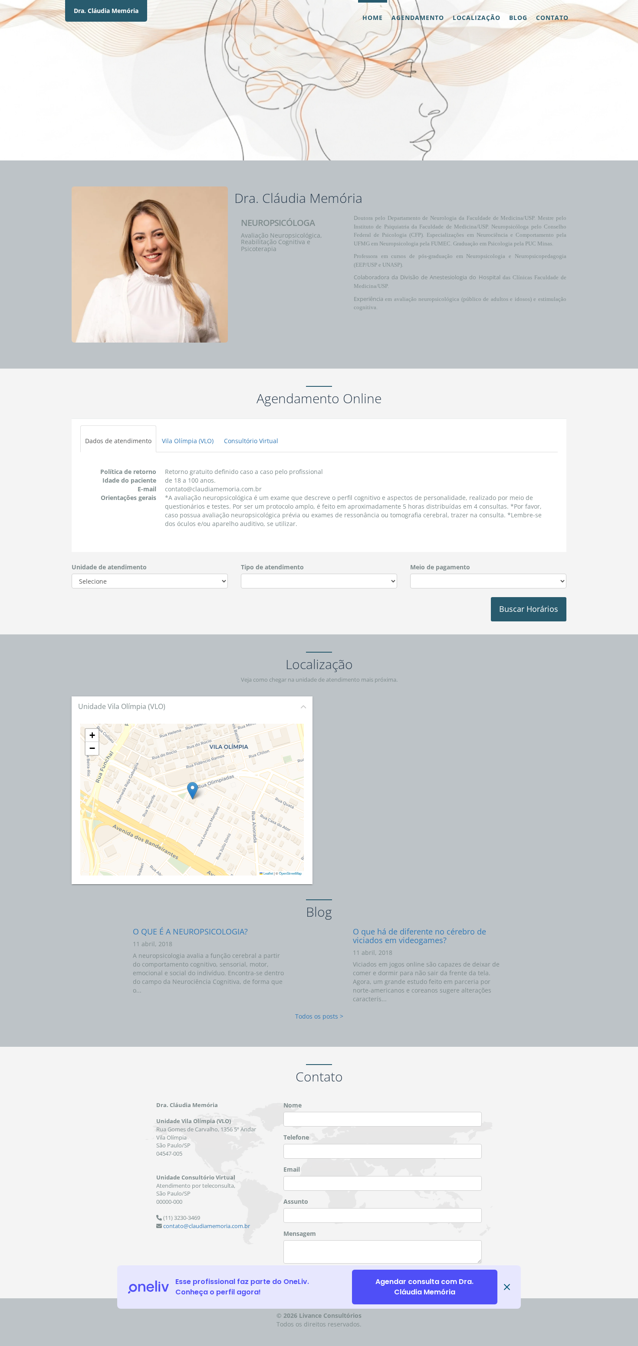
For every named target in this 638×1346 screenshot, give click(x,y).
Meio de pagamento (440, 567)
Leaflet (268, 873)
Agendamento (417, 17)
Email (291, 1169)
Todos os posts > (319, 1016)
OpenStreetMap (290, 873)
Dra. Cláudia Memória (106, 11)
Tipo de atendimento (272, 567)
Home (372, 17)
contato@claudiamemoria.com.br (206, 1226)
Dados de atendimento (118, 441)
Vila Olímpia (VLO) (188, 441)
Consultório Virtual (251, 441)
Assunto (295, 1201)
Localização (476, 17)
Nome (292, 1105)
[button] (192, 791)
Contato (552, 17)
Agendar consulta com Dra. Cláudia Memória (424, 1287)
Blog (518, 17)
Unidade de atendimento (109, 567)
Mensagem (299, 1233)
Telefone (296, 1137)
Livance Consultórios (330, 1315)
